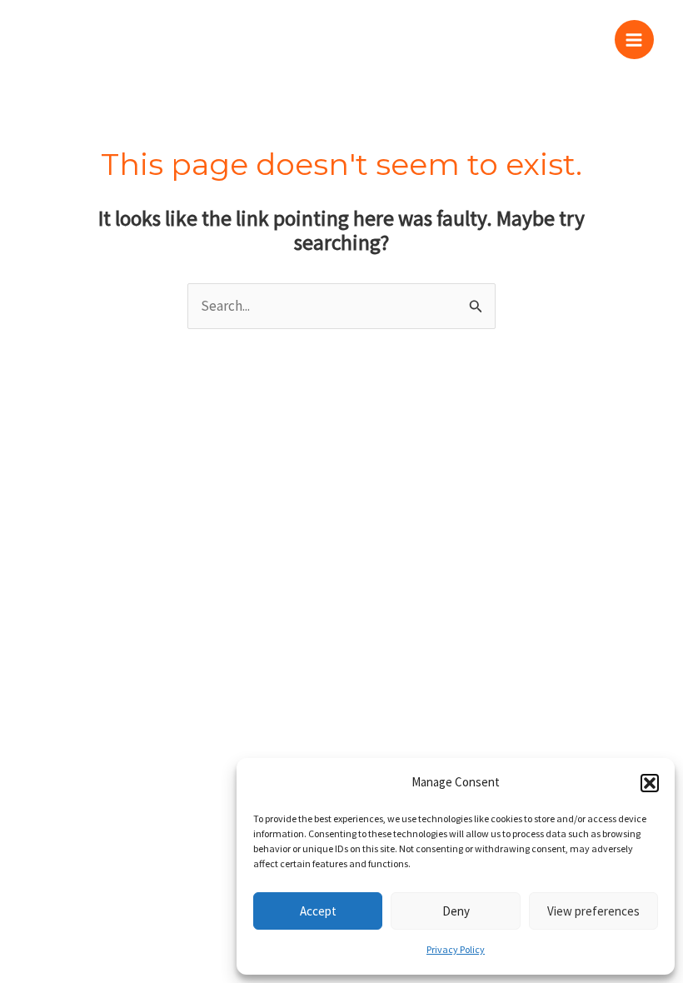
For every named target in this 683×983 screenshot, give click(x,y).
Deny (456, 911)
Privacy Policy (455, 949)
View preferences (593, 911)
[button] (649, 783)
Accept (318, 911)
